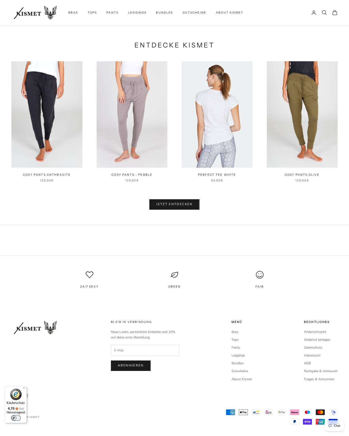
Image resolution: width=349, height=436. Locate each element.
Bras (73, 12)
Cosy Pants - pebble (131, 174)
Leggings (137, 12)
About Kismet (229, 12)
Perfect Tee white (217, 174)
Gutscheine (195, 12)
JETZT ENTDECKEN (174, 204)
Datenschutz (313, 347)
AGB (307, 363)
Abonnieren (131, 365)
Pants (112, 12)
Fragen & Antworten (319, 379)
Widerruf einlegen (317, 339)
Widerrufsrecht (315, 332)
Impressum (312, 355)
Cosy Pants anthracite (47, 174)
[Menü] (24, 389)
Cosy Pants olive (302, 174)
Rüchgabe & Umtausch (321, 371)
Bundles (164, 12)
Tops (92, 12)
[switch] (16, 418)
